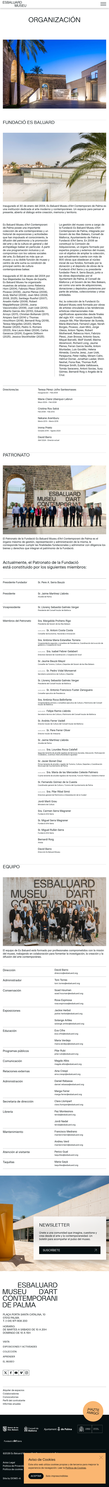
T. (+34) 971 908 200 (15, 1320)
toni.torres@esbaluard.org (67, 983)
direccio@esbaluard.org (66, 973)
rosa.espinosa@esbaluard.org (68, 1003)
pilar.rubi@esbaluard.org (66, 1054)
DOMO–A (16, 1478)
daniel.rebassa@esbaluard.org (69, 1084)
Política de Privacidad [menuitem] (14, 1466)
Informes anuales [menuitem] (12, 1404)
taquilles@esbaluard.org (66, 1155)
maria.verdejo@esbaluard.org (68, 1044)
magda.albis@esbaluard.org (68, 1064)
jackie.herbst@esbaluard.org (68, 1013)
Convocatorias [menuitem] (10, 1397)
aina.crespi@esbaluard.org (67, 1074)
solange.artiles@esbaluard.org (69, 1023)
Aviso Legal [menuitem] (9, 1462)
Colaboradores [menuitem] (11, 1393)
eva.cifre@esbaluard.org (66, 1033)
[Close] (101, 1457)
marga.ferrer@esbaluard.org (68, 1094)
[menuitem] (6, 1342)
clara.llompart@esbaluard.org (68, 1104)
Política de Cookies (75, 1468)
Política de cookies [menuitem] (13, 1469)
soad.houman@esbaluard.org (68, 993)
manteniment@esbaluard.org (68, 1135)
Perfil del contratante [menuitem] (14, 1400)
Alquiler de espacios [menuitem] (13, 1390)
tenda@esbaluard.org (65, 1114)
